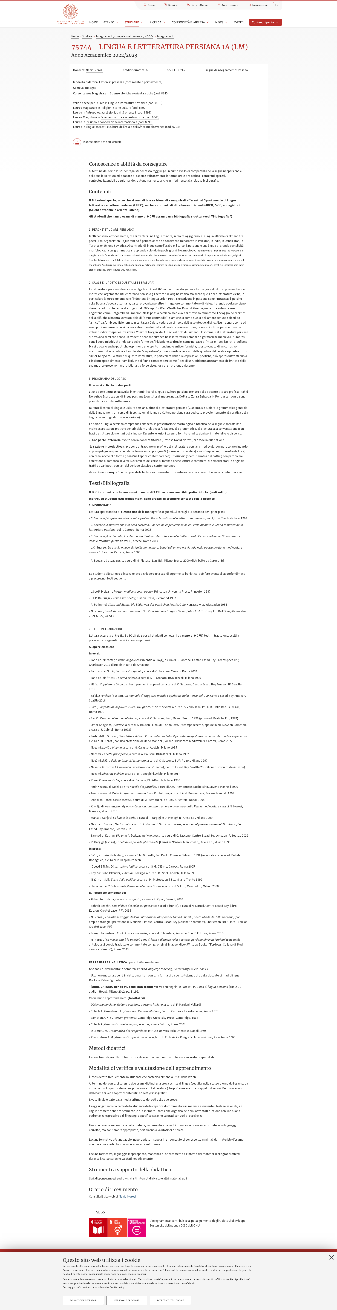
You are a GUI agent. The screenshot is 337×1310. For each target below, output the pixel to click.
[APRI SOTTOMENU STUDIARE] (141, 22)
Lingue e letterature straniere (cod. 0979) (135, 103)
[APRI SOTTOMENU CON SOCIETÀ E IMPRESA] (207, 22)
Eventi (239, 22)
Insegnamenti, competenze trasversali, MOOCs (124, 36)
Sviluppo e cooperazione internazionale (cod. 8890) (119, 122)
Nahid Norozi (94, 70)
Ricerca (155, 22)
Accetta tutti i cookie (170, 1300)
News (219, 22)
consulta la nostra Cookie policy (107, 1287)
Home (93, 22)
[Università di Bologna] (70, 14)
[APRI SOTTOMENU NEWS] (225, 22)
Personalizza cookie (126, 1300)
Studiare (132, 22)
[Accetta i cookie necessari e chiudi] (331, 1257)
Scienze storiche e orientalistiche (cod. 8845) (130, 117)
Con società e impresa (188, 22)
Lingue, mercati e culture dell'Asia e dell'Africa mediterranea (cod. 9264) (133, 127)
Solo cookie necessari (83, 1300)
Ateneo (108, 22)
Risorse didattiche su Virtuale (102, 142)
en (276, 5)
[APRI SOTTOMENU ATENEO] (116, 22)
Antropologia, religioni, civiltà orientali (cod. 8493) (118, 112)
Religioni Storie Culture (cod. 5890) (123, 108)
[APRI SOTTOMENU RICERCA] (163, 22)
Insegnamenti (165, 36)
